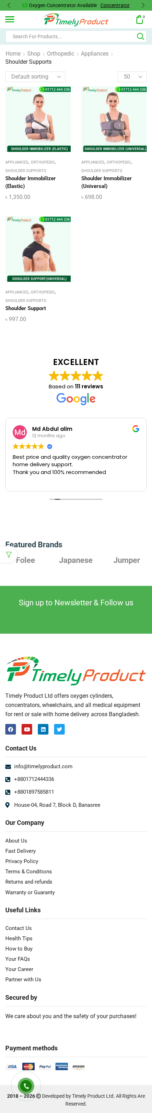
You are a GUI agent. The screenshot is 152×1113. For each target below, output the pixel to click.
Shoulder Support (25, 308)
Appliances (95, 53)
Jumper (126, 560)
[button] (8, 5)
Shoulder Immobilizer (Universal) (106, 182)
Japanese (76, 560)
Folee (25, 560)
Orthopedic (60, 53)
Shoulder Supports (25, 171)
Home (13, 53)
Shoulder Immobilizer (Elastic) (30, 182)
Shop (33, 53)
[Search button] (140, 36)
